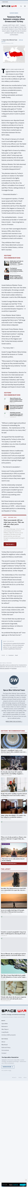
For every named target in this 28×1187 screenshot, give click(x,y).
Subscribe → (8, 1066)
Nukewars (5, 1026)
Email (16, 655)
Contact (4, 1053)
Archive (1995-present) (9, 1035)
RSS (10, 1070)
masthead (14, 668)
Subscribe (5, 1)
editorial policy (16, 718)
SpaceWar (5, 1023)
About (3, 1042)
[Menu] (24, 6)
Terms (20, 1077)
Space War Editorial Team (10, 40)
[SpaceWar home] (9, 6)
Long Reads (5, 1032)
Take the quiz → (10, 544)
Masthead (5, 1044)
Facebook (11, 655)
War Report (5, 1029)
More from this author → (14, 721)
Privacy (14, 1077)
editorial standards (4, 668)
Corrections (5, 1050)
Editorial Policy (6, 1047)
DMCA (25, 1077)
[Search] (21, 6)
